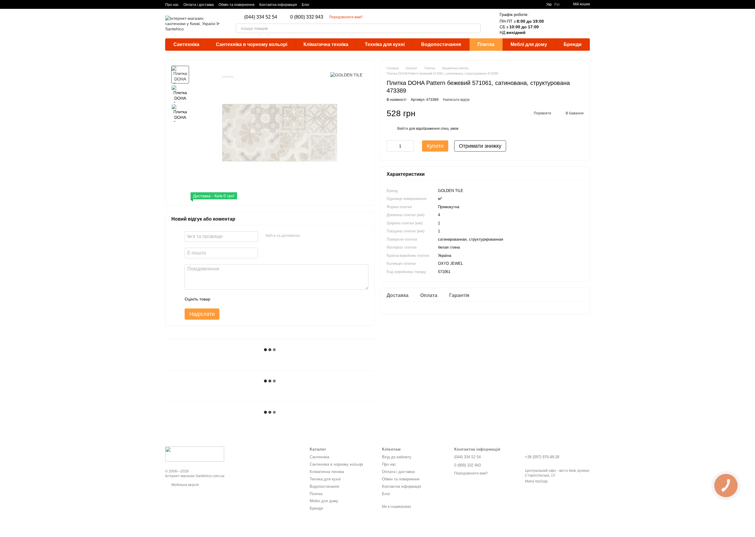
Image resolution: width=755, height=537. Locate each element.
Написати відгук (456, 100)
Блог (305, 5)
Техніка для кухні (385, 44)
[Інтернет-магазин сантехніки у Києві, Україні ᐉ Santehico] (194, 454)
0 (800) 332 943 (306, 17)
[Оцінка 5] (257, 299)
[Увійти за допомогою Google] (306, 235)
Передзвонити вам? (346, 17)
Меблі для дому (529, 44)
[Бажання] (570, 23)
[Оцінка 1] (220, 299)
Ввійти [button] (402, 129)
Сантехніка (186, 44)
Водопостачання (441, 44)
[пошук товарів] (476, 28)
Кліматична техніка (325, 44)
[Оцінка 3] (239, 299)
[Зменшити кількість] (391, 146)
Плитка (485, 44)
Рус (557, 4)
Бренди (573, 44)
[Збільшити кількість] (409, 146)
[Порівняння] (554, 23)
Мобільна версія (184, 485)
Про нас (172, 5)
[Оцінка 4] (248, 299)
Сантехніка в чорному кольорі (251, 44)
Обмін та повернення (237, 5)
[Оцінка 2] (229, 299)
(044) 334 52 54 (260, 17)
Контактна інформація (278, 5)
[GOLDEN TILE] (346, 74)
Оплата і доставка (198, 5)
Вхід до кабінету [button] (396, 457)
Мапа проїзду (536, 481)
